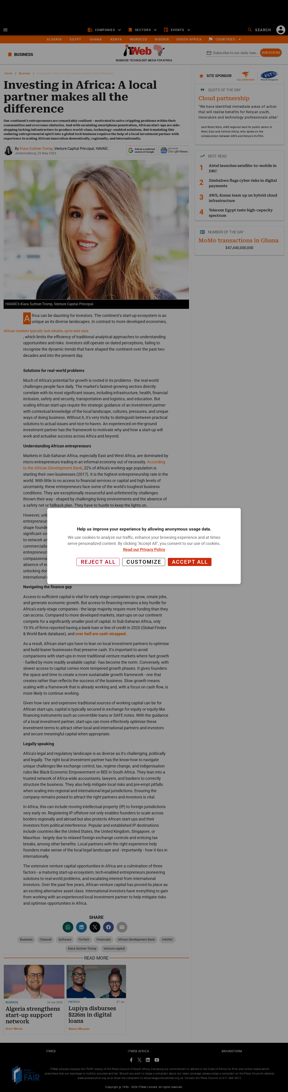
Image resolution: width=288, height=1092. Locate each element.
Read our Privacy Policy (144, 549)
